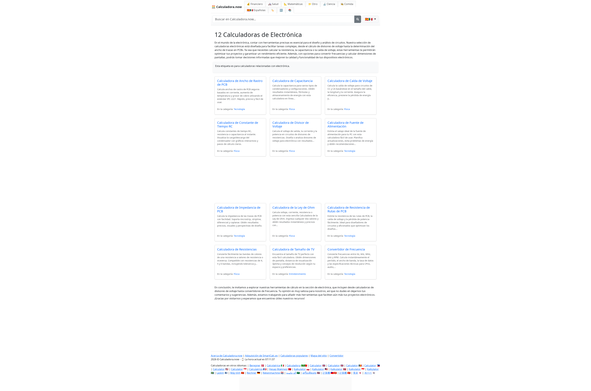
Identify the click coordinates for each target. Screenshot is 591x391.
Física (292, 109)
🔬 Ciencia (329, 4)
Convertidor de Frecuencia (346, 249)
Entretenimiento (297, 273)
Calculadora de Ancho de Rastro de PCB (240, 83)
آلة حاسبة (291, 373)
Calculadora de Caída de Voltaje (350, 81)
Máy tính (235, 373)
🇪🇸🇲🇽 (256, 10)
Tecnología (239, 109)
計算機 (326, 373)
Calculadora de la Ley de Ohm (293, 207)
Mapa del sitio (319, 355)
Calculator (316, 365)
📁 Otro (313, 4)
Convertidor (337, 355)
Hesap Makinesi (278, 369)
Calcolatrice (273, 365)
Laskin (220, 373)
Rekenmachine (271, 373)
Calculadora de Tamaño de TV (293, 249)
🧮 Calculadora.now (227, 7)
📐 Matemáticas (293, 4)
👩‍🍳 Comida (347, 4)
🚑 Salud (273, 4)
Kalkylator (373, 369)
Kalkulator (300, 369)
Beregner (254, 365)
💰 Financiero (255, 4)
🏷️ (272, 10)
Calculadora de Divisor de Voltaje (290, 124)
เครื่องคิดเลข (309, 373)
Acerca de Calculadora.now (226, 355)
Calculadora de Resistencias (237, 249)
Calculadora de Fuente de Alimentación (346, 124)
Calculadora (293, 365)
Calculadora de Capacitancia (292, 81)
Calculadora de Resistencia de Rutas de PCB (349, 209)
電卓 (355, 373)
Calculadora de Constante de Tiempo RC (237, 124)
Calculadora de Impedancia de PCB (238, 209)
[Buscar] (357, 19)
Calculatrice (256, 369)
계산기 (368, 373)
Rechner (251, 373)
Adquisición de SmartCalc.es (261, 355)
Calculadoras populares (294, 355)
